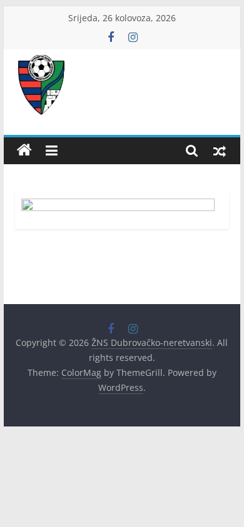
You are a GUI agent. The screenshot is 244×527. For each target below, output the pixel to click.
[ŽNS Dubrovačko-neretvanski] (24, 150)
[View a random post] (219, 150)
